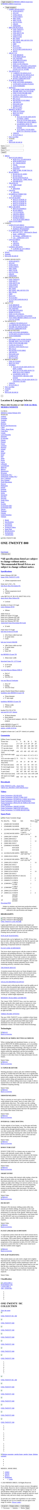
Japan (2, 458)
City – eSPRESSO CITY (21, 238)
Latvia (3, 462)
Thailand (3, 511)
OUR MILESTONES (20, 60)
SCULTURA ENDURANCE (22, 49)
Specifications (9, 522)
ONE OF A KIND (19, 111)
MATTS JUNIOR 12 (19, 205)
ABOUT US (13, 53)
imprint (7, 1474)
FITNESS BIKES (18, 216)
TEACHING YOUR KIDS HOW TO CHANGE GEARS (26, 130)
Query (3, 146)
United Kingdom (6, 515)
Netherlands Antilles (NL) (9, 476)
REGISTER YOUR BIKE (21, 100)
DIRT (14, 44)
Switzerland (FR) (6, 507)
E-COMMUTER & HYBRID (18, 230)
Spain (2, 502)
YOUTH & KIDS (14, 198)
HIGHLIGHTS (10, 531)
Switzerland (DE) (6, 506)
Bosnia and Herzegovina (8, 425)
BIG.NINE (16, 38)
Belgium (3, 424)
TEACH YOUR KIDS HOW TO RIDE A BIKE (26, 117)
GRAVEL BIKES (18, 214)
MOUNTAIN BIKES (16, 158)
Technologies (9, 533)
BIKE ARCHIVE (14, 207)
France (3, 444)
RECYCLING (17, 108)
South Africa (5, 500)
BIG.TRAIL (17, 42)
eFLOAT (16, 13)
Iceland (3, 449)
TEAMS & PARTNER (16, 80)
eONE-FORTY (18, 16)
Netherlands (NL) (6, 475)
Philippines (4, 486)
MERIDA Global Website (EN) (11, 413)
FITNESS (12, 187)
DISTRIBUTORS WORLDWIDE (24, 89)
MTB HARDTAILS (19, 161)
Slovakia (3, 496)
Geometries (8, 524)
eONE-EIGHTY (18, 11)
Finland (3, 442)
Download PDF (6, 903)
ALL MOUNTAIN (19, 167)
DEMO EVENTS (18, 62)
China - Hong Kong (7, 429)
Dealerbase (8, 1477)
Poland (3, 487)
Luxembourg (5, 466)
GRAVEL (12, 190)
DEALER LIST (18, 104)
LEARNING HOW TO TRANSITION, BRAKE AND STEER (27, 126)
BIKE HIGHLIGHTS (16, 27)
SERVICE (12, 88)
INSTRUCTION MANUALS (22, 97)
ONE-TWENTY (18, 29)
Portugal (3, 489)
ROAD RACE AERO (20, 174)
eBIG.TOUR (17, 20)
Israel (2, 455)
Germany (4, 445)
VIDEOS (16, 133)
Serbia (3, 493)
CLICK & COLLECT (20, 95)
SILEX (15, 51)
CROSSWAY (17, 196)
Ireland (3, 453)
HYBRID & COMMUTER (17, 194)
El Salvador (4, 438)
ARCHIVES (17, 102)
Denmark (4, 436)
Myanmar (4, 473)
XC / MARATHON (19, 163)
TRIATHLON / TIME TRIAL (22, 179)
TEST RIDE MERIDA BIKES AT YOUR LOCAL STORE (24, 68)
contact (7, 1472)
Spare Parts (8, 529)
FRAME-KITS (17, 181)
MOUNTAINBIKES (19, 208)
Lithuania (4, 464)
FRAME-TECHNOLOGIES (22, 77)
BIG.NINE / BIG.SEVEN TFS (23, 40)
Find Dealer (4, 552)
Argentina (4, 418)
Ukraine (3, 513)
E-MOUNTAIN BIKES (16, 225)
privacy (7, 1475)
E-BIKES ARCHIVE (16, 247)
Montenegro (4, 471)
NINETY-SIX (17, 37)
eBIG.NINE (17, 18)
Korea (3, 460)
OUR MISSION (18, 55)
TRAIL (15, 165)
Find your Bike (13, 137)
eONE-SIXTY (17, 15)
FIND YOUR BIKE (15, 221)
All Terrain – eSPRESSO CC (22, 236)
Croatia (3, 433)
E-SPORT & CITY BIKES (21, 249)
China (3, 427)
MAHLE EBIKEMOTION (21, 78)
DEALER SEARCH (15, 142)
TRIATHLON (13, 183)
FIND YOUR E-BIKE (16, 250)
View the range (5, 1310)
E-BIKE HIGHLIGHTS (16, 9)
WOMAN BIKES (18, 218)
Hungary (3, 447)
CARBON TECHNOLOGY (22, 73)
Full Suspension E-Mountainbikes (23, 227)
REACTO (16, 46)
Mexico (3, 469)
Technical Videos (10, 527)
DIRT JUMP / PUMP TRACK (22, 170)
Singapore (4, 495)
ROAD (15, 241)
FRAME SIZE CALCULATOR (23, 91)
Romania (3, 491)
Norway (3, 484)
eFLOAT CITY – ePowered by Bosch (25, 232)
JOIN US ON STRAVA (20, 64)
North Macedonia (6, 482)
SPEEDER (16, 188)
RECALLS (16, 98)
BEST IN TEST (18, 113)
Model (7, 520)
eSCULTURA (17, 22)
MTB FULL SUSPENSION (22, 159)
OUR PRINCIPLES (19, 57)
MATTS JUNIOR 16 (19, 203)
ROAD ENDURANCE (20, 178)
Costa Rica (4, 431)
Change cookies (14, 1506)
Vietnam (3, 516)
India (2, 451)
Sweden (3, 504)
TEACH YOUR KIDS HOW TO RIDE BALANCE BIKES (26, 121)
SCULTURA (17, 47)
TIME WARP (17, 185)
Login (11, 140)
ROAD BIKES (14, 172)
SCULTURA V (18, 135)
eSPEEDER (17, 26)
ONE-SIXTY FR (18, 33)
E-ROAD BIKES (14, 239)
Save (27, 1508)
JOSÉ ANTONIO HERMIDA (22, 82)
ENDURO (16, 168)
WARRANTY (17, 106)
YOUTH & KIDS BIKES (21, 219)
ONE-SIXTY (17, 31)
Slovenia (3, 498)
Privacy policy (16, 1502)
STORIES (16, 115)
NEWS (7, 252)
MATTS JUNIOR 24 (19, 199)
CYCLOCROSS (18, 212)
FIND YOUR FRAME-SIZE (22, 93)
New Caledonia (6, 478)
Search (4, 148)
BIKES (7, 156)
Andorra (3, 416)
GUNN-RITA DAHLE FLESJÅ (23, 84)
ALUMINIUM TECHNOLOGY (23, 75)
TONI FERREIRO (19, 86)
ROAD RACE (17, 176)
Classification (9, 534)
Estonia (3, 440)
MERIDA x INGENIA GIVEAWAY (24, 66)
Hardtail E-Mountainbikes (21, 229)
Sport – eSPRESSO (19, 234)
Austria (3, 422)
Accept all (4, 1506)
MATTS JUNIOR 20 (19, 201)
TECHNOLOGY (14, 71)
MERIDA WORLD (15, 109)
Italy (2, 456)
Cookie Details (25, 1506)
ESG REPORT (17, 58)
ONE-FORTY (17, 35)
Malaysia (3, 467)
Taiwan (3, 509)
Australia (7, 389)
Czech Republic (6, 435)
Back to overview (6, 1034)
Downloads (8, 525)
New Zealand (5, 480)
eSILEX (15, 24)
